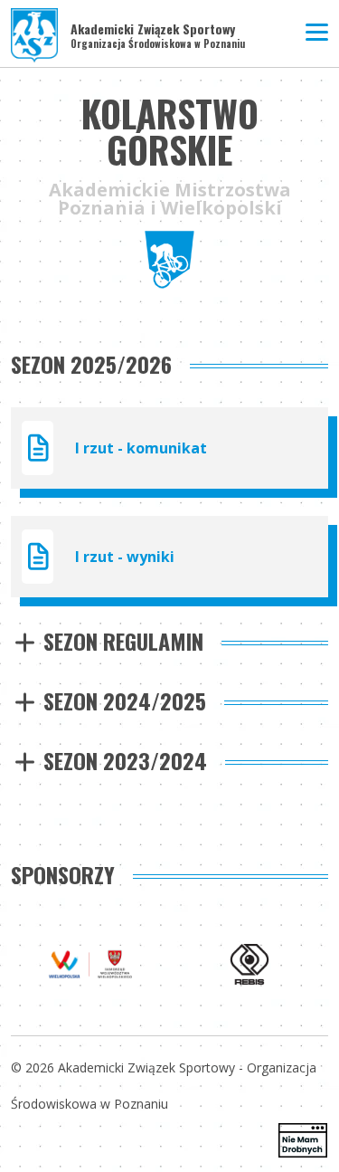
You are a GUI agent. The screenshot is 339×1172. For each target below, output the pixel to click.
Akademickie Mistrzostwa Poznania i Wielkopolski (170, 199)
